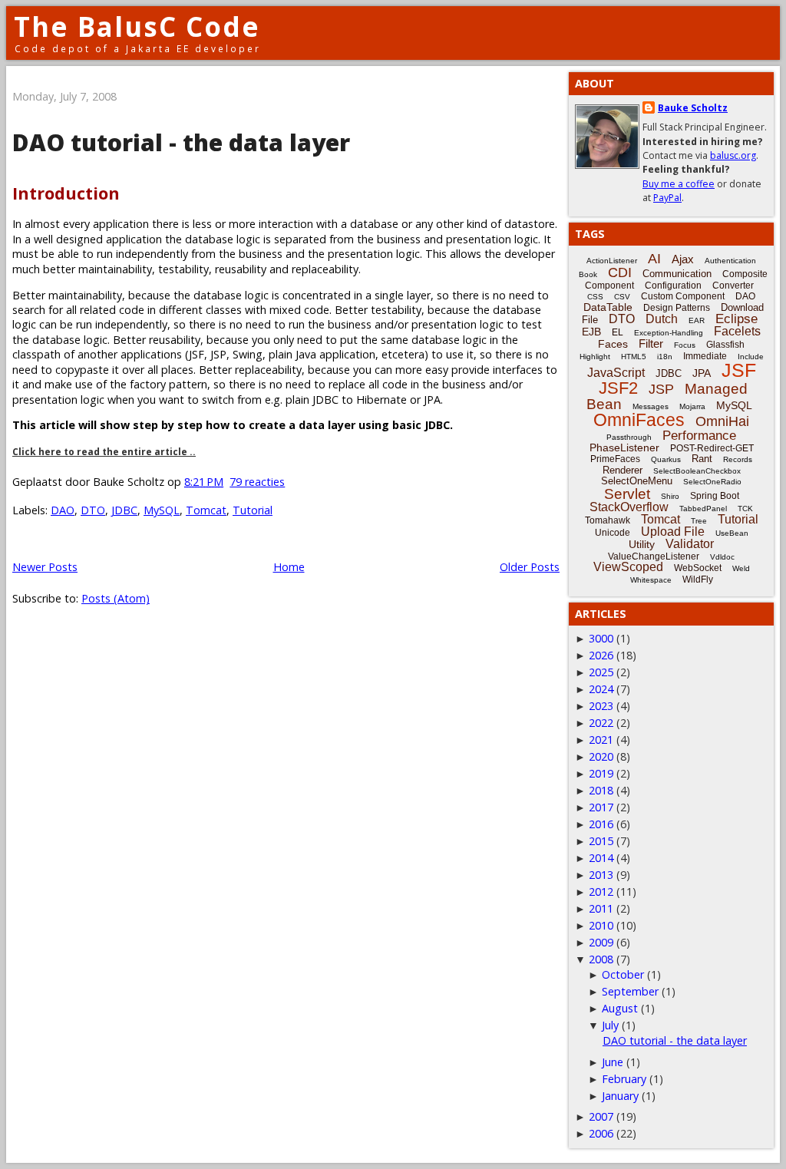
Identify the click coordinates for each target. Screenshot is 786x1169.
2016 (601, 824)
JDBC (124, 510)
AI (654, 258)
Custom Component (683, 296)
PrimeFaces (615, 459)
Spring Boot (714, 495)
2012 (601, 891)
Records (737, 459)
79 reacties (257, 481)
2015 (601, 841)
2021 (601, 739)
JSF (739, 370)
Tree (699, 521)
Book (588, 274)
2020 (601, 756)
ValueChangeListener (653, 556)
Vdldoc (722, 557)
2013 (601, 874)
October (623, 974)
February (624, 1079)
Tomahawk (607, 520)
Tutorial (252, 510)
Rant (702, 458)
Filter (651, 343)
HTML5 (633, 356)
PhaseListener (624, 447)
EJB (591, 331)
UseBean (731, 533)
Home (289, 567)
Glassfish (725, 344)
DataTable (607, 307)
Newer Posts (45, 567)
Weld (741, 568)
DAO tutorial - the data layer (181, 142)
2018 (601, 790)
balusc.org (733, 155)
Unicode (612, 532)
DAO (62, 510)
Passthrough (629, 437)
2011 (601, 908)
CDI (620, 272)
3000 (601, 638)
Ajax (683, 259)
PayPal (667, 197)
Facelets (737, 331)
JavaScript (616, 372)
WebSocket (698, 568)
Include (751, 356)
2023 (601, 705)
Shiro (670, 496)
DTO (93, 510)
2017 (601, 807)
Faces (613, 344)
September (630, 991)
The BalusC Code (137, 26)
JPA (701, 373)
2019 (601, 773)
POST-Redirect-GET (712, 448)
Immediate (705, 356)
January (620, 1095)
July (610, 1025)
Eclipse (736, 319)
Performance (699, 435)
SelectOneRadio (712, 481)
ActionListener (611, 260)
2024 (601, 689)
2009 (601, 942)
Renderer (622, 470)
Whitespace (651, 580)
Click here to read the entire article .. (104, 451)
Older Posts (530, 567)
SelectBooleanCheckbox (697, 471)
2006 (601, 1133)
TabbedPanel (703, 508)
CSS (595, 296)
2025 (601, 672)
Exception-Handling (668, 333)
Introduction (66, 193)
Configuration (673, 285)
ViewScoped (628, 566)
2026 (601, 655)
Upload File (673, 531)
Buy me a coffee (678, 183)
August (620, 1008)
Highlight (595, 356)
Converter (733, 285)
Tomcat (206, 510)
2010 (601, 925)
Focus (684, 345)
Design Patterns (676, 307)
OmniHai (722, 421)
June (612, 1062)
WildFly (697, 579)
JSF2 (618, 388)
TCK (745, 508)
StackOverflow (629, 507)
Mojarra (692, 406)
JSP (661, 389)
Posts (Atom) (115, 598)
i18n (664, 356)
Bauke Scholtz (693, 107)
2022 (601, 722)
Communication (677, 273)
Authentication (730, 260)
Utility (642, 544)
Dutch (662, 318)
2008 (601, 959)
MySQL (162, 510)
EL (617, 332)
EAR (697, 320)
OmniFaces (639, 420)
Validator (689, 543)
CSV (622, 296)
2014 (601, 857)
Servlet (627, 494)
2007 (601, 1116)
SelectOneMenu (636, 481)
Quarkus (666, 459)
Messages (650, 406)
